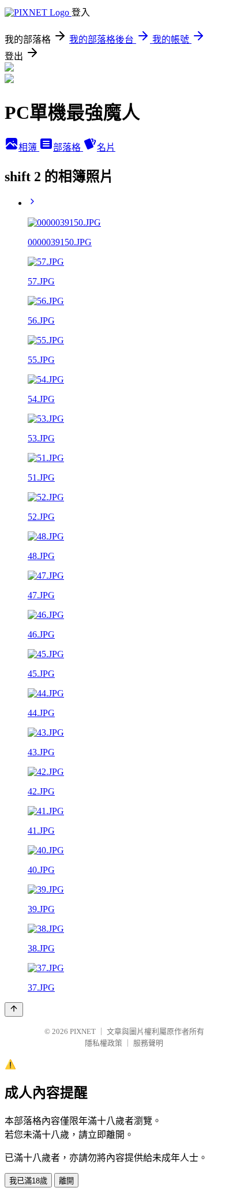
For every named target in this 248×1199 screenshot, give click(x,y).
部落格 (68, 147)
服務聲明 (148, 1043)
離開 (66, 1180)
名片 (106, 147)
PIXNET (83, 1031)
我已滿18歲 (28, 1180)
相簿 (28, 147)
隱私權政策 (103, 1043)
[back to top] (14, 1009)
